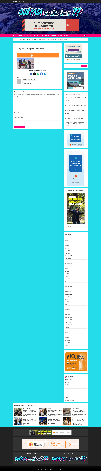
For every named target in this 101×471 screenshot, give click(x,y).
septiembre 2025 (68, 263)
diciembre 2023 (68, 317)
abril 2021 (67, 345)
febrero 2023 (67, 342)
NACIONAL (66, 35)
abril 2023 (67, 337)
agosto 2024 (67, 296)
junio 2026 (67, 240)
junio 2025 (67, 271)
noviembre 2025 (68, 258)
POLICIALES (19, 35)
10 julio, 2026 (26, 424)
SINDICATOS (32, 35)
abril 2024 (67, 307)
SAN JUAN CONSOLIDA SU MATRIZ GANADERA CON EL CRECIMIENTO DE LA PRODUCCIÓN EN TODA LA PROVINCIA (75, 99)
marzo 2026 (67, 248)
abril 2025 (67, 276)
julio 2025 (67, 268)
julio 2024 (67, 299)
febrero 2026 (67, 250)
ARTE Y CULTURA (45, 35)
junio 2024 (67, 302)
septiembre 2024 (68, 294)
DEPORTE (39, 35)
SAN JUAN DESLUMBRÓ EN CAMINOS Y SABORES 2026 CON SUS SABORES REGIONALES (29, 421)
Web (15, 122)
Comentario (17, 96)
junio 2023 (67, 332)
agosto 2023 (67, 327)
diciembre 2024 (68, 286)
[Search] (87, 35)
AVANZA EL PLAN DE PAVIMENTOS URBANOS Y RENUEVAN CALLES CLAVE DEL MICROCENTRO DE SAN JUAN (75, 112)
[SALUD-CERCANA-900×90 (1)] (38, 57)
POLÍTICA (26, 35)
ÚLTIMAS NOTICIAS (69, 400)
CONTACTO (72, 35)
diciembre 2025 (68, 255)
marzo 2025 (67, 279)
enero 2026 (67, 253)
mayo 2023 (67, 335)
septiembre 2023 (68, 324)
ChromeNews (54, 469)
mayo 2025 (67, 273)
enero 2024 (67, 314)
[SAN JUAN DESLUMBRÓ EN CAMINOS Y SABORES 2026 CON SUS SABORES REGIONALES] (18, 421)
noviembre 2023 (68, 319)
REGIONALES (53, 35)
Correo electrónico (18, 117)
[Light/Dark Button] (85, 35)
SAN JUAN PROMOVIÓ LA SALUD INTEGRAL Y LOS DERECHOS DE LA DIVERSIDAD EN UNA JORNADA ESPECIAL (78, 422)
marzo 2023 (67, 340)
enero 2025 (67, 284)
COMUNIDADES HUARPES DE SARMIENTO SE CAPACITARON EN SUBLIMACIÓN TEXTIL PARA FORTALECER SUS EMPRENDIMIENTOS (75, 105)
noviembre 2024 (68, 289)
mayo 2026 (67, 243)
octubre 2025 (68, 261)
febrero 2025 (67, 281)
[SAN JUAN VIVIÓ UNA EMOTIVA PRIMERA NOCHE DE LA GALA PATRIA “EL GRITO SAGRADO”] (43, 421)
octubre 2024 (68, 291)
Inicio (14, 35)
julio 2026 (67, 238)
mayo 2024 (67, 304)
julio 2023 (67, 330)
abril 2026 (67, 245)
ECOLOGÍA (60, 35)
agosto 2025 (67, 266)
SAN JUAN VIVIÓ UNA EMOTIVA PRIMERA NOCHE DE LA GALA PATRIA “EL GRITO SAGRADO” (74, 124)
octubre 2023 (68, 322)
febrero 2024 (67, 312)
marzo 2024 (67, 309)
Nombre (16, 112)
